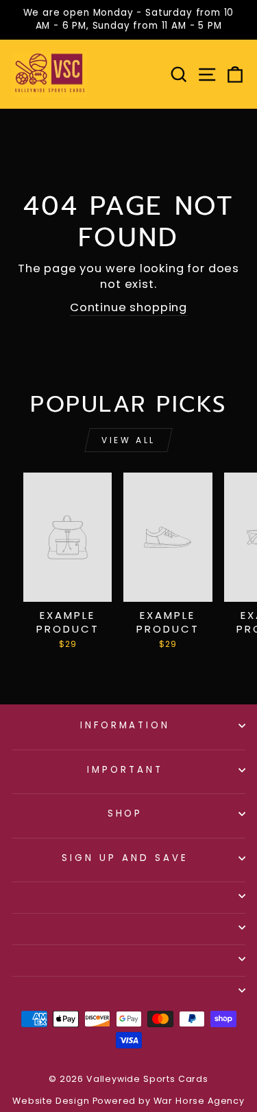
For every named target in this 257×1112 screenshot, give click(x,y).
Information (125, 725)
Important (125, 769)
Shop (125, 813)
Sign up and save (125, 857)
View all (128, 440)
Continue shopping (128, 307)
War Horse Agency (199, 1101)
